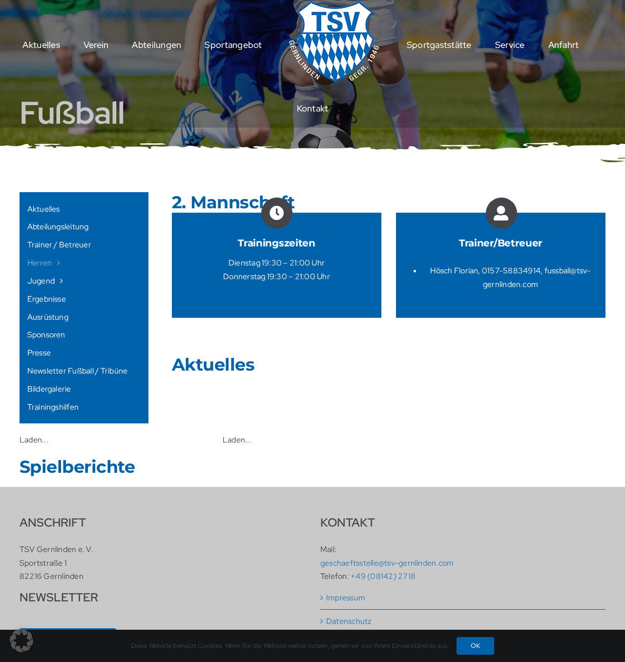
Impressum (345, 598)
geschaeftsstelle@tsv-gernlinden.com (387, 563)
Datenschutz (349, 621)
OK (475, 645)
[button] (21, 640)
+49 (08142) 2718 (383, 576)
